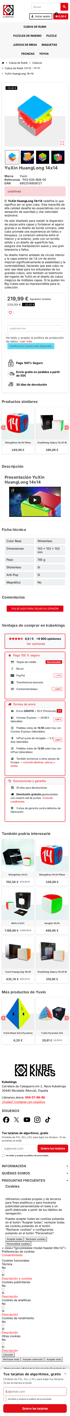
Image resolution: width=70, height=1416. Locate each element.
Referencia (12, 179)
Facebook (6, 1119)
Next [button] (67, 427)
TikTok (47, 1119)
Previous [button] (3, 427)
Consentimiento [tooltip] (12, 1255)
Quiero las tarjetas (53, 1148)
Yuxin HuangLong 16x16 (18, 971)
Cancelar (8, 1354)
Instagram (37, 1119)
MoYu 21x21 (17, 923)
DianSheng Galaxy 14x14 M (52, 971)
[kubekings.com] (8, 11)
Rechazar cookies (36, 1239)
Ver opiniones (36, 644)
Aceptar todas (14, 1239)
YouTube (27, 1119)
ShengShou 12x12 (17, 874)
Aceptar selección (33, 1359)
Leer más (26, 341)
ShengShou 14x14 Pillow (18, 442)
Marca (8, 176)
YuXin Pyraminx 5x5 (52, 1033)
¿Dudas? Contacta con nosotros (23, 1102)
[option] (18, 432)
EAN (7, 183)
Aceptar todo (54, 1359)
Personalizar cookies (18, 1243)
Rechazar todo (11, 1359)
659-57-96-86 (35, 1097)
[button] (17, 1278)
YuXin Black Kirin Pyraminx (18, 1033)
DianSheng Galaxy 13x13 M (52, 442)
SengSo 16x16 (52, 923)
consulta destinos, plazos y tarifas (33, 764)
